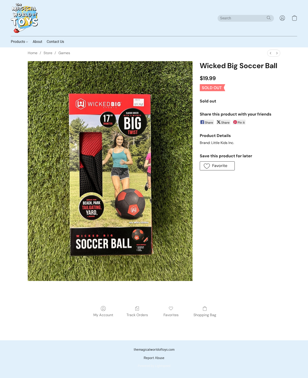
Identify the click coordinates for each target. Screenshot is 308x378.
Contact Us (55, 41)
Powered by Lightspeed (154, 366)
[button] (24, 18)
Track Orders (137, 315)
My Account (103, 315)
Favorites (171, 315)
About (37, 41)
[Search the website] (268, 18)
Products (18, 41)
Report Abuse (154, 358)
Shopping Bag (204, 315)
